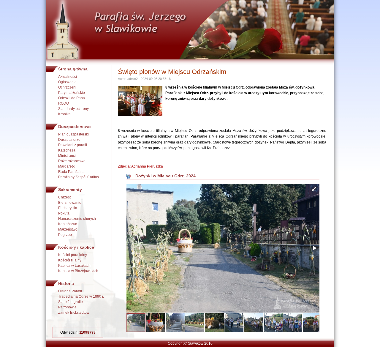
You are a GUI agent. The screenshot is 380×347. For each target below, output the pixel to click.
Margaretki (66, 166)
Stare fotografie (70, 302)
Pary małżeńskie (71, 93)
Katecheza (66, 150)
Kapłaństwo (67, 224)
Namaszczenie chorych (77, 219)
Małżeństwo (67, 229)
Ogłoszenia (67, 82)
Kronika (64, 114)
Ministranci (67, 156)
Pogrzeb (65, 235)
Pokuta (63, 213)
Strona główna (73, 69)
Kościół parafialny (72, 255)
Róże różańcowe (72, 161)
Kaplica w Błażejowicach (78, 271)
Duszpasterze (69, 140)
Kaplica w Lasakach (74, 266)
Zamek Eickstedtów (73, 312)
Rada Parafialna (71, 172)
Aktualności (67, 77)
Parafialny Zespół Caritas (78, 177)
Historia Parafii (70, 291)
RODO (63, 103)
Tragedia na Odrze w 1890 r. (81, 296)
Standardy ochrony (73, 109)
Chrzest (64, 197)
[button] (314, 189)
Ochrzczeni (67, 87)
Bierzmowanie (69, 203)
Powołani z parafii (72, 145)
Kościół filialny (69, 260)
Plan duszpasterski (73, 134)
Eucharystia (67, 208)
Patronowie (67, 307)
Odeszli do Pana (71, 98)
